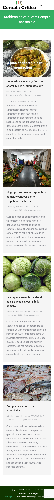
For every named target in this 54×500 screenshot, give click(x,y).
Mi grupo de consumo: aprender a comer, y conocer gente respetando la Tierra (26, 197)
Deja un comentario (33, 95)
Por (24, 91)
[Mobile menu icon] (48, 5)
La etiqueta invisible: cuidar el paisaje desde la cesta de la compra (24, 301)
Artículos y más (12, 206)
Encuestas (10, 91)
